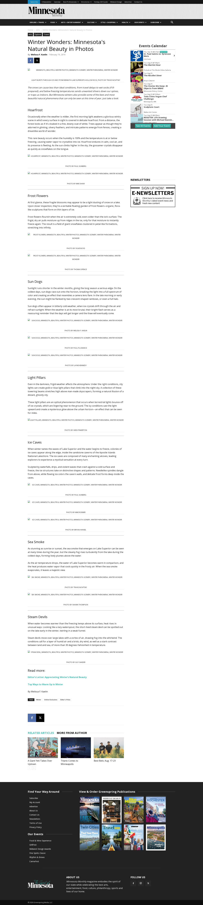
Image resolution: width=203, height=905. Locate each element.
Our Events (139, 22)
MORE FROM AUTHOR (72, 733)
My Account (34, 802)
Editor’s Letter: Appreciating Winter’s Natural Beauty (57, 677)
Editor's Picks (65, 700)
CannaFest (34, 861)
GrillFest (33, 844)
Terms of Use (35, 823)
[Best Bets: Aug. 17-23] (109, 747)
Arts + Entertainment (71, 22)
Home (30, 30)
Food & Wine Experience (40, 840)
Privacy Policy (35, 827)
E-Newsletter (46, 2)
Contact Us (138, 2)
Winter (38, 700)
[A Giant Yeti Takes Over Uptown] (43, 747)
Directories (85, 2)
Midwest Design (116, 2)
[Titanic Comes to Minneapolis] (76, 747)
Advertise (128, 2)
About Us (33, 810)
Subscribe (34, 2)
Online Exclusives (50, 700)
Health (125, 22)
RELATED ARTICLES (41, 733)
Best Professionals (70, 2)
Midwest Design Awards (40, 849)
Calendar (57, 2)
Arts (38, 30)
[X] (37, 60)
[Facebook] (30, 60)
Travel (46, 34)
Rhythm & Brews (37, 857)
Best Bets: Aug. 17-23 (105, 760)
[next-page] (34, 768)
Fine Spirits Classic (37, 853)
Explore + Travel (37, 22)
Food (52, 22)
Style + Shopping (108, 22)
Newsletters (34, 819)
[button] (172, 22)
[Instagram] (140, 883)
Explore (38, 34)
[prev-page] (29, 768)
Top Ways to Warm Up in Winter (45, 684)
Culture (90, 22)
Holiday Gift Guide (101, 2)
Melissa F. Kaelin (39, 54)
